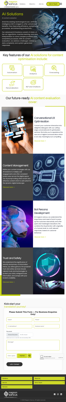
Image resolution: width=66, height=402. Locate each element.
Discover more (39, 141)
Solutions (22, 4)
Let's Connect (14, 364)
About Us (32, 4)
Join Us (41, 4)
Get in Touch (53, 4)
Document (9, 331)
